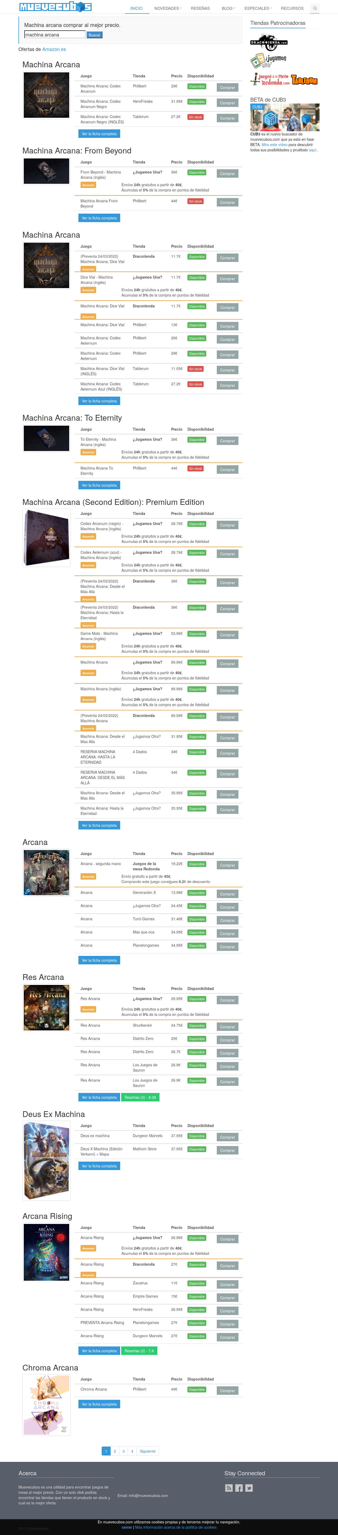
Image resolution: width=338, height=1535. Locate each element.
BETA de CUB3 (268, 99)
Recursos (292, 8)
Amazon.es (54, 48)
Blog (227, 8)
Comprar (227, 87)
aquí (312, 149)
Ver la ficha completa (99, 133)
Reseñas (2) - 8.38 (140, 1097)
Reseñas (200, 8)
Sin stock (195, 117)
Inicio (136, 8)
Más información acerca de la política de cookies (176, 1527)
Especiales (257, 8)
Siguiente (148, 1451)
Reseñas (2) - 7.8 (139, 1350)
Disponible (197, 86)
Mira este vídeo (275, 144)
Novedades (166, 8)
